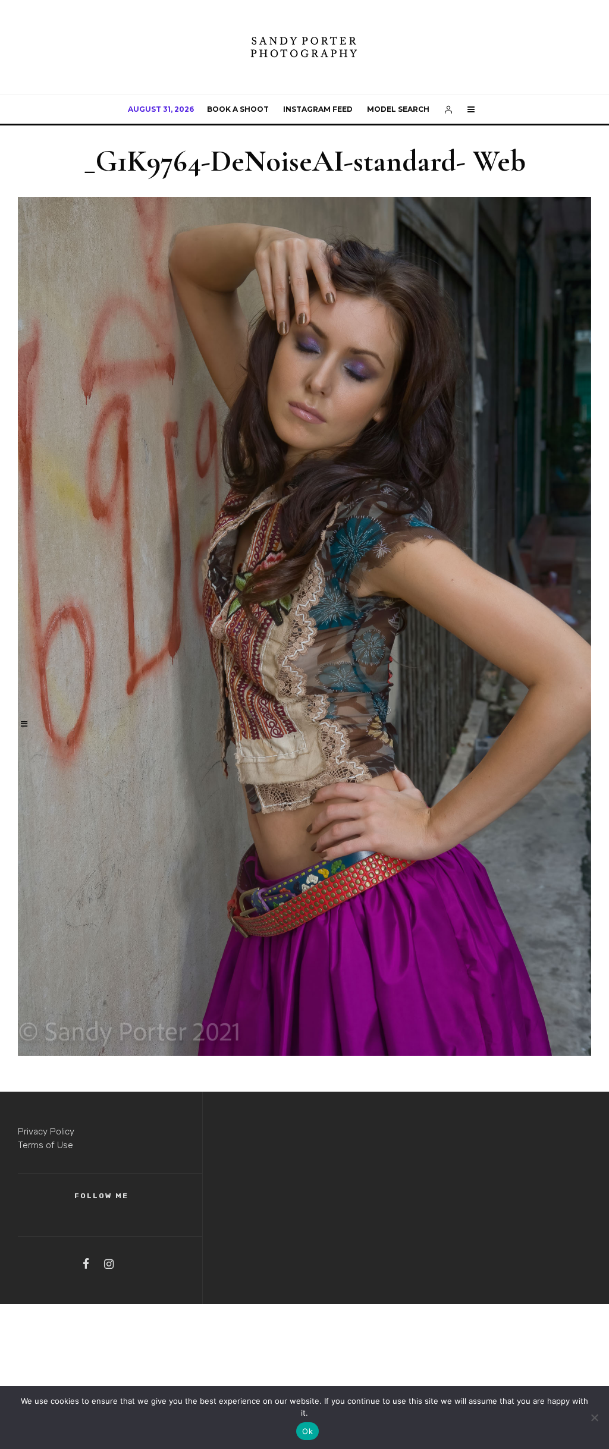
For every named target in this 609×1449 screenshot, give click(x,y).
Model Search (398, 109)
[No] (594, 1417)
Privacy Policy (46, 1131)
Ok (307, 1431)
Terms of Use (45, 1145)
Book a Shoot (238, 109)
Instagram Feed (318, 109)
